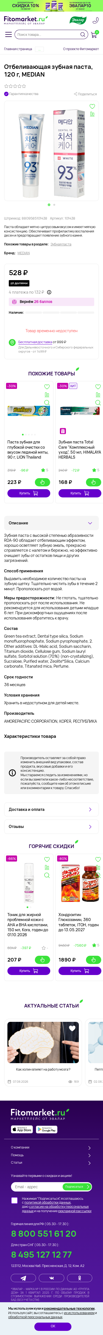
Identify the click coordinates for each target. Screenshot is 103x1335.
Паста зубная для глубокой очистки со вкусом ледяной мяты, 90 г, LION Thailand (28, 449)
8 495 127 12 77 (41, 1254)
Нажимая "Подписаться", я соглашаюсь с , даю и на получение (56, 1204)
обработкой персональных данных (35, 1317)
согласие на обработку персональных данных (55, 1208)
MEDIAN (24, 253)
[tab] (49, 204)
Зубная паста (61, 244)
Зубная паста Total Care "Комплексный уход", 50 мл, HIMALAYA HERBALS (80, 449)
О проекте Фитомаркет (81, 49)
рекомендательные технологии (69, 1308)
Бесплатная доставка (35, 342)
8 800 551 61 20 (44, 1233)
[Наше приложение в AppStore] (22, 1129)
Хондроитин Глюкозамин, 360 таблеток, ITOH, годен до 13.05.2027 (79, 922)
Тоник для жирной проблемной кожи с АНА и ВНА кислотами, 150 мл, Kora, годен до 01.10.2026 (27, 924)
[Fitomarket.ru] (26, 20)
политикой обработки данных (47, 1202)
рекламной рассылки (74, 1211)
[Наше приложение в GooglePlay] (47, 1129)
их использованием (79, 1312)
